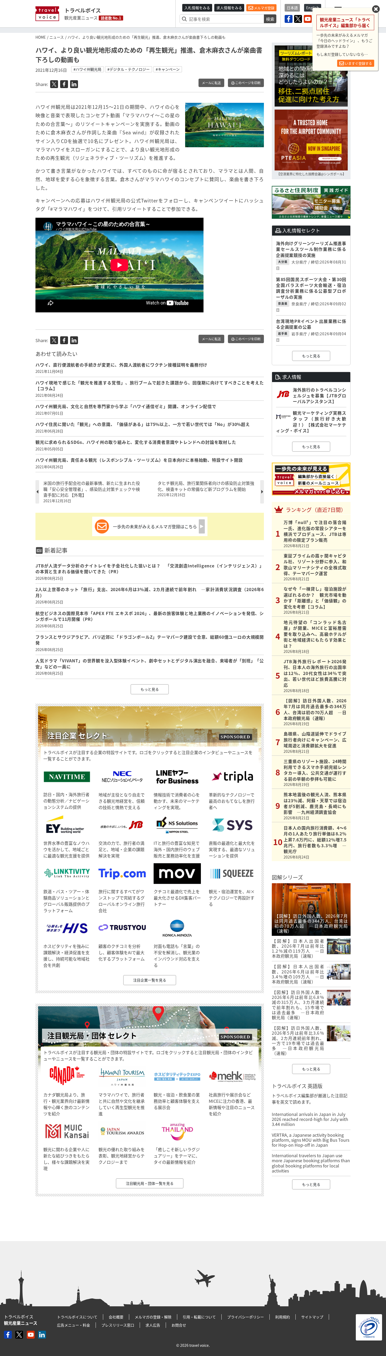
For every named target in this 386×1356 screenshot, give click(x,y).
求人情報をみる (229, 7)
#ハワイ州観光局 (87, 69)
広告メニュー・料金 (73, 1325)
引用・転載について (199, 1316)
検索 (270, 19)
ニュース (56, 37)
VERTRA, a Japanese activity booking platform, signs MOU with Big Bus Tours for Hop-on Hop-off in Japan (310, 1140)
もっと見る (149, 689)
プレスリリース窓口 (117, 1325)
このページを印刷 (247, 82)
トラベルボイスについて (77, 1316)
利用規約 (282, 1316)
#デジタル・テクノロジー (128, 69)
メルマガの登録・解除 (153, 1316)
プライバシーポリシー (245, 1316)
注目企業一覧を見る (149, 980)
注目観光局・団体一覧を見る (150, 1183)
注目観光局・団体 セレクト (92, 1035)
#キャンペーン (168, 69)
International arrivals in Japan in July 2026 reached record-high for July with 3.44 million (310, 1119)
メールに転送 (211, 82)
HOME (40, 37)
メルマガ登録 (263, 7)
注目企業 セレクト (77, 735)
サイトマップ (312, 1316)
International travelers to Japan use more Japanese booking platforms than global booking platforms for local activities (311, 1163)
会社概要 (116, 1316)
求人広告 (152, 1325)
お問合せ (178, 1325)
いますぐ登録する (358, 63)
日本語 (292, 7)
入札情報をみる (197, 7)
